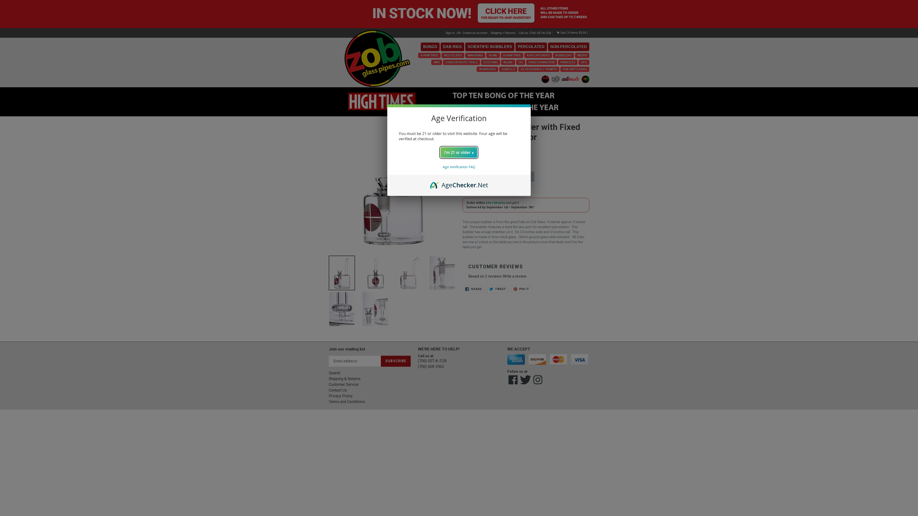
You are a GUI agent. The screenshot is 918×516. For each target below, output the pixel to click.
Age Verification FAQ (459, 167)
